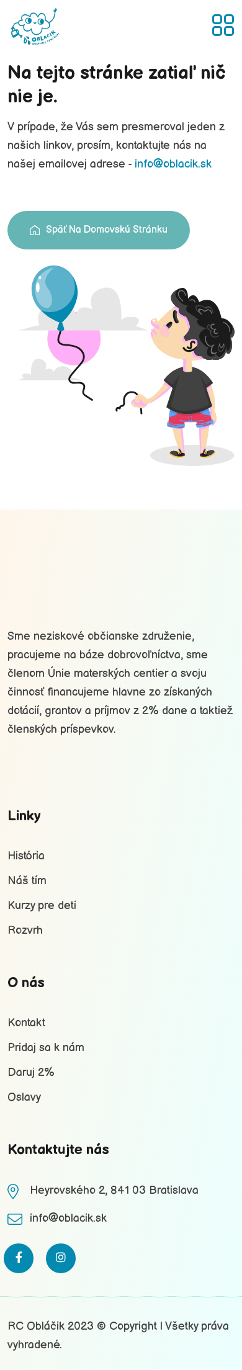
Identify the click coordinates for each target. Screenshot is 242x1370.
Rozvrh (25, 930)
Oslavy (24, 1097)
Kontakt (26, 1022)
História (26, 855)
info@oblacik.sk (173, 164)
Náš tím (27, 880)
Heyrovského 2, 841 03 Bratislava (114, 1190)
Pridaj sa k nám (45, 1047)
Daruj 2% (31, 1072)
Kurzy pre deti (41, 905)
